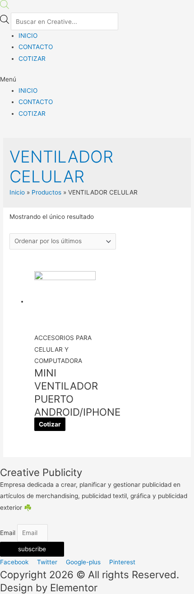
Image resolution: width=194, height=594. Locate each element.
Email (8, 532)
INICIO (27, 35)
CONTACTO (35, 46)
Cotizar (50, 424)
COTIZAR (32, 58)
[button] (97, 79)
